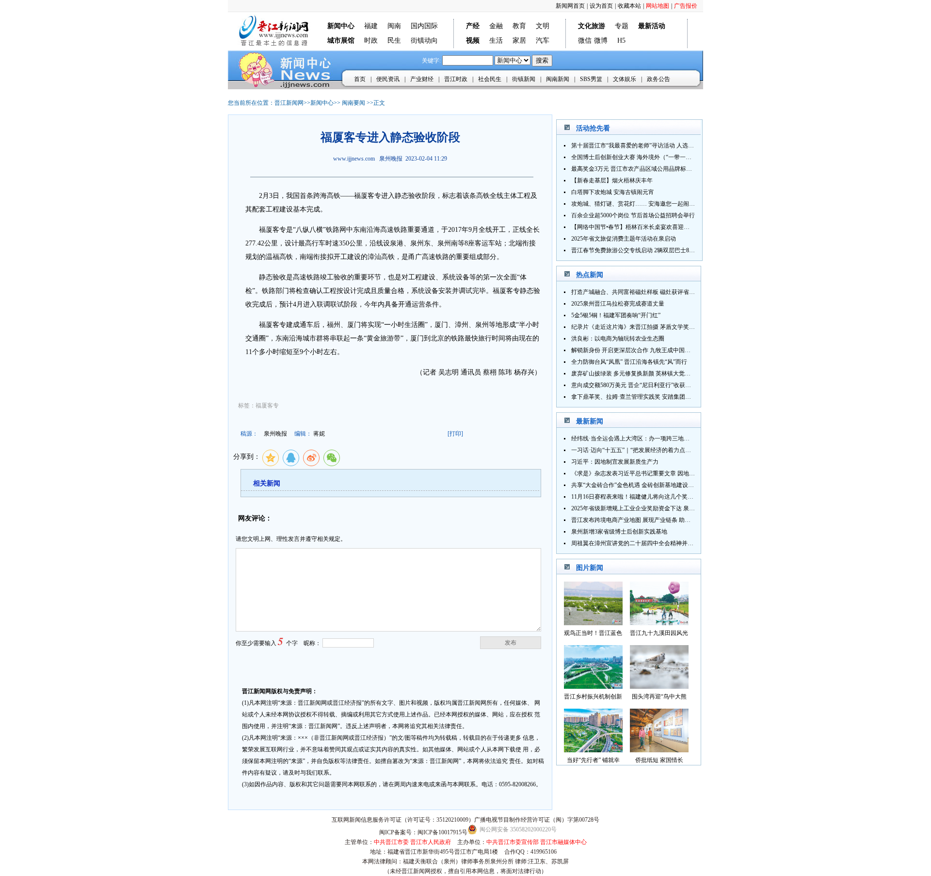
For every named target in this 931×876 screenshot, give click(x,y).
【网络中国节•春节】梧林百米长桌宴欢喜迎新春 (633, 227)
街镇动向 (424, 40)
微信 (585, 40)
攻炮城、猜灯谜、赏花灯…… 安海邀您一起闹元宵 (636, 203)
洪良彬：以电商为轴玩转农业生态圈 (617, 338)
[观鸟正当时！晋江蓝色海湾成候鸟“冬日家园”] (593, 622)
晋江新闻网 (289, 102)
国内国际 (424, 26)
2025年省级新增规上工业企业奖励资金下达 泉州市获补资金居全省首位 (662, 508)
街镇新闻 (523, 79)
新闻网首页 (570, 5)
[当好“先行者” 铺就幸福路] (593, 750)
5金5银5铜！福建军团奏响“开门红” (615, 315)
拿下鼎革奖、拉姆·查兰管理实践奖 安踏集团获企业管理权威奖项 (654, 396)
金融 (496, 26)
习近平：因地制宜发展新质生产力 (614, 461)
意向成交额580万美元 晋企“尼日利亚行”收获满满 (634, 385)
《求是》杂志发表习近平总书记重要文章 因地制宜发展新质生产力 (656, 473)
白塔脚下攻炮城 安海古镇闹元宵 (612, 192)
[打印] (455, 433)
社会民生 (489, 79)
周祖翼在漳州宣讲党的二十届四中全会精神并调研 (635, 543)
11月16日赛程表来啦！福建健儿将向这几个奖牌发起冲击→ (646, 496)
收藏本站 (629, 5)
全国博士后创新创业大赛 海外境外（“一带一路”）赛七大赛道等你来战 (661, 157)
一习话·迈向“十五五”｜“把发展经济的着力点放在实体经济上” (649, 450)
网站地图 (657, 5)
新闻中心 (322, 102)
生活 (496, 40)
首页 (360, 79)
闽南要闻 (353, 102)
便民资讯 (388, 79)
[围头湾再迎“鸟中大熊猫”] (659, 686)
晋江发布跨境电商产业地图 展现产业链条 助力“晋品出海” (645, 520)
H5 (621, 40)
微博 (601, 40)
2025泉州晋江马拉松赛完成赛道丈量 (617, 303)
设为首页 (601, 5)
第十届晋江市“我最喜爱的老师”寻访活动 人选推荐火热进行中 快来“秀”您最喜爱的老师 (682, 145)
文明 (542, 26)
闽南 (394, 26)
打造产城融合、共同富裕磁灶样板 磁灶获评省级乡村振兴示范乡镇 (656, 292)
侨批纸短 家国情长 (659, 760)
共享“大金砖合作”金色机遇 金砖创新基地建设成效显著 (641, 485)
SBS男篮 (591, 79)
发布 (510, 642)
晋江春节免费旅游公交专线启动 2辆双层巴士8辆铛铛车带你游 (650, 250)
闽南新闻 (557, 79)
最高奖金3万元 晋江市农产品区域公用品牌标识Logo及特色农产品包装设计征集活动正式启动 (690, 168)
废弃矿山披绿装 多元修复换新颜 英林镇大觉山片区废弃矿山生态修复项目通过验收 (677, 373)
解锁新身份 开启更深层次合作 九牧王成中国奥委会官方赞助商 (651, 350)
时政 (371, 40)
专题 (621, 26)
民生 (394, 40)
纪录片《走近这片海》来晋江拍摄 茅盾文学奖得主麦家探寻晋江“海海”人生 (667, 327)
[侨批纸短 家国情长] (659, 750)
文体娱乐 (624, 79)
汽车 (542, 40)
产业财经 (421, 79)
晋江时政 (455, 79)
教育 (519, 26)
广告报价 (685, 5)
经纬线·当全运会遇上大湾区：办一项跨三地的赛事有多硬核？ (650, 438)
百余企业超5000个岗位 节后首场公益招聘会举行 (633, 215)
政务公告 (658, 79)
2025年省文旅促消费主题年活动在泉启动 (623, 238)
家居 (519, 40)
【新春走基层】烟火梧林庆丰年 (612, 180)
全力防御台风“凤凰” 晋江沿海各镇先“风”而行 (629, 361)
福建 (371, 26)
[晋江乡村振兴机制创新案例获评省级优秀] (593, 686)
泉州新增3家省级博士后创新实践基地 (619, 531)
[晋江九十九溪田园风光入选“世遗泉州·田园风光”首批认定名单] (659, 622)
